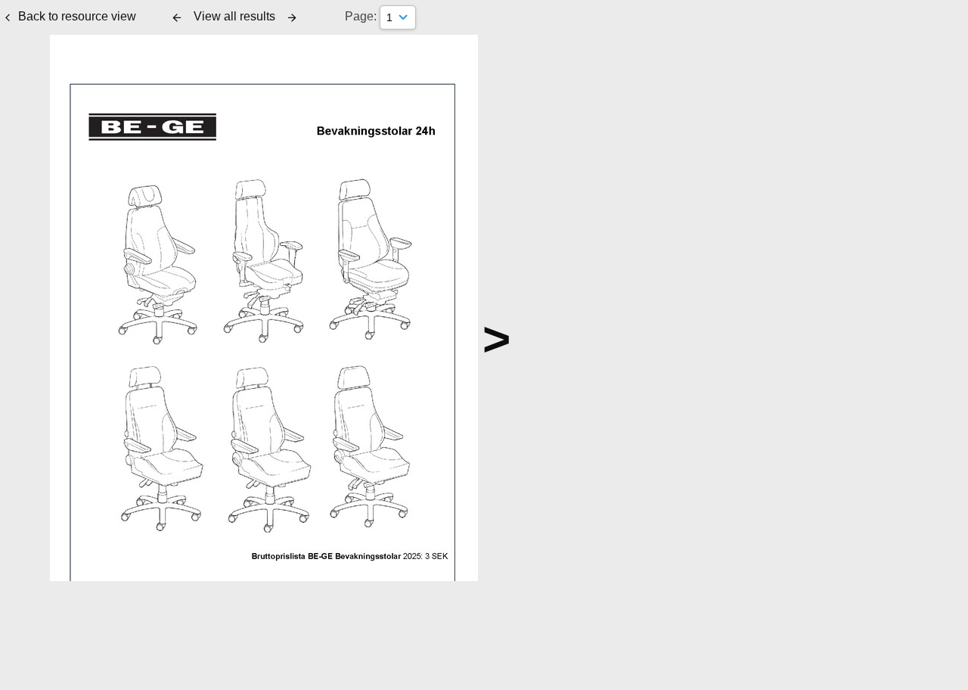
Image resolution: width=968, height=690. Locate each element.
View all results (234, 16)
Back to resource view (77, 16)
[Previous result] (177, 17)
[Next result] (291, 17)
